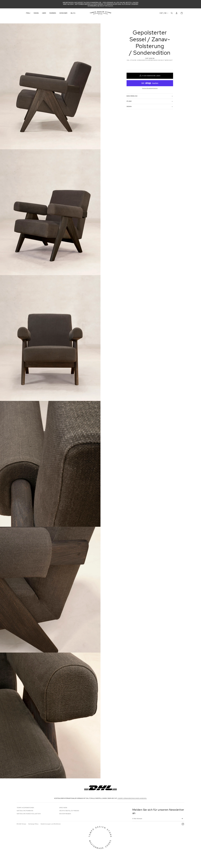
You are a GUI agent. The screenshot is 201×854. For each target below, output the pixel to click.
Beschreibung (132, 96)
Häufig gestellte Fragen (69, 811)
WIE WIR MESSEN (65, 814)
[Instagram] (182, 824)
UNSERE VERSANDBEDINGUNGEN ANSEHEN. (132, 798)
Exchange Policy (33, 824)
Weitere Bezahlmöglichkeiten (150, 88)
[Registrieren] (182, 819)
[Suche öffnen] (171, 13)
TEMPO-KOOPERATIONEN (25, 808)
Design (129, 106)
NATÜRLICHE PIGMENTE (25, 811)
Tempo (24, 824)
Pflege (129, 101)
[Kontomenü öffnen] (176, 13)
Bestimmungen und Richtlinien (51, 824)
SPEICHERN (63, 808)
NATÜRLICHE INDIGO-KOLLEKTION (29, 814)
